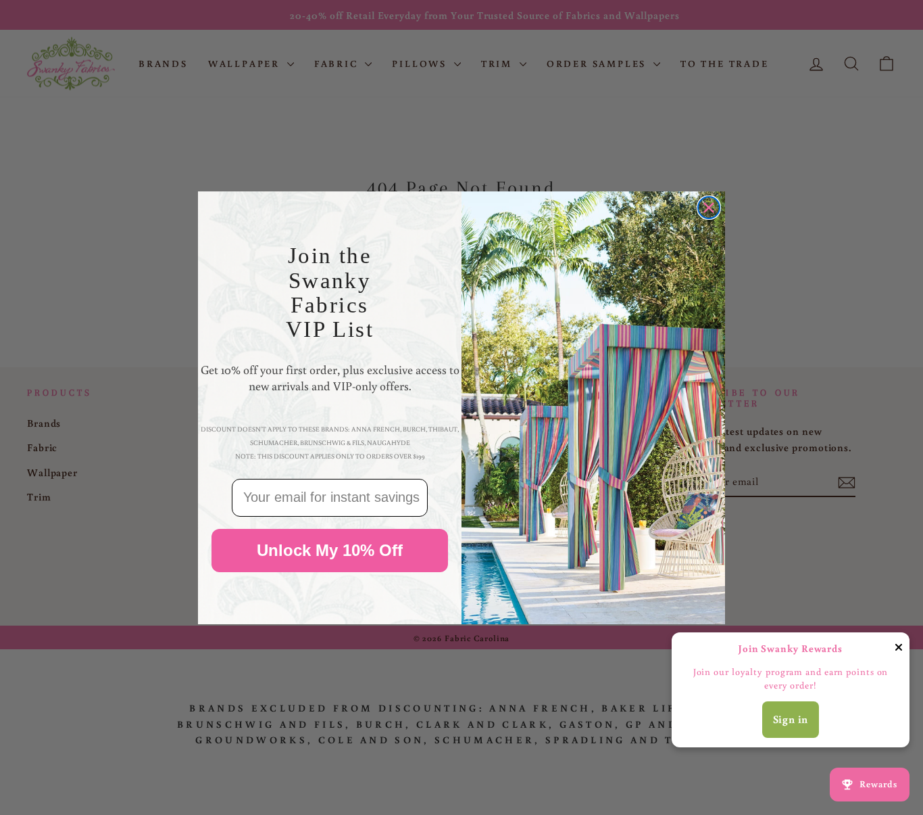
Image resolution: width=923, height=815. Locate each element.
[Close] (898, 649)
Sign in (791, 719)
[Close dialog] (709, 207)
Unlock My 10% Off (330, 549)
